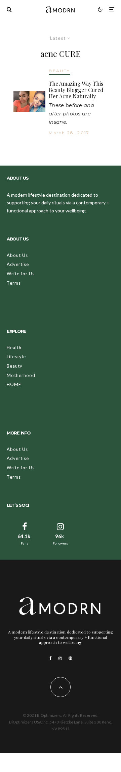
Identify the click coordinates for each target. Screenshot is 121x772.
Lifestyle (16, 356)
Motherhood (21, 375)
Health (14, 347)
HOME (14, 384)
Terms (14, 283)
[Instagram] (60, 658)
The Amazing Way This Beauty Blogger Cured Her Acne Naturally (76, 90)
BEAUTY (59, 70)
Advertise (18, 264)
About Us (17, 255)
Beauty (15, 366)
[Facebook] (50, 658)
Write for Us (21, 273)
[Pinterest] (70, 658)
